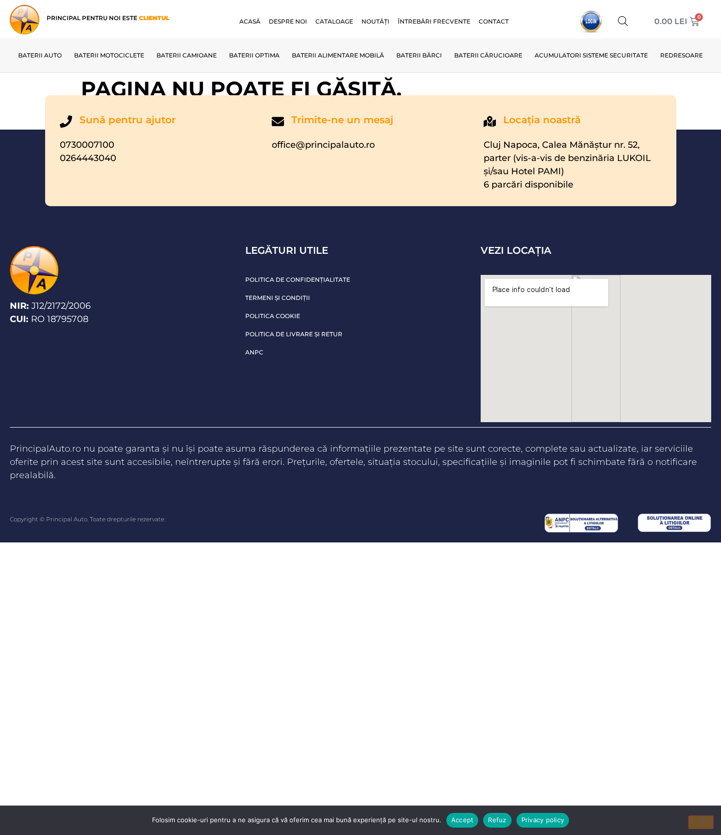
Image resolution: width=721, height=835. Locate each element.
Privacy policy (543, 820)
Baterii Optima (254, 55)
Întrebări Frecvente (434, 21)
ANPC (254, 352)
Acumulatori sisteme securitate (591, 55)
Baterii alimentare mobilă (338, 55)
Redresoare (681, 55)
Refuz (497, 820)
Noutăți (375, 21)
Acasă (249, 21)
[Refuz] (701, 822)
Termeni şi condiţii (277, 297)
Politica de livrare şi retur (293, 334)
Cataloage (334, 21)
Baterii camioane (186, 55)
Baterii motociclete (109, 55)
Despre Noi (288, 21)
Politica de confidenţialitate (297, 279)
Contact (494, 21)
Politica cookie (272, 316)
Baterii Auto (40, 55)
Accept (462, 820)
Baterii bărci (419, 55)
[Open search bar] (623, 21)
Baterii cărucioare (488, 55)
